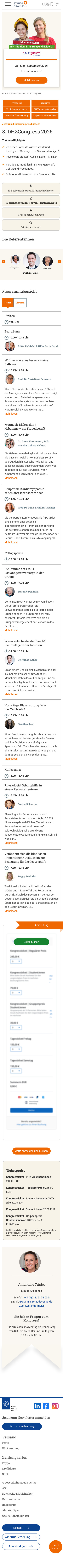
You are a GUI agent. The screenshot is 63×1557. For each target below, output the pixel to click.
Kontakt (18, 1527)
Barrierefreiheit (12, 1499)
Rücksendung (10, 1448)
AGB (4, 1488)
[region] (31, 51)
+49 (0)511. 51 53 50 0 (37, 1297)
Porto (5, 1442)
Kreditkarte (9, 1468)
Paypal (6, 1463)
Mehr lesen (11, 413)
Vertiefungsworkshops (16, 109)
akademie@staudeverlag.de (35, 1301)
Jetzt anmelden (19, 1426)
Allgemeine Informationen (45, 115)
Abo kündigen (11, 1510)
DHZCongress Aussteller (45, 109)
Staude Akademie (17, 93)
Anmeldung (17, 103)
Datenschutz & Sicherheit (17, 1493)
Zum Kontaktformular (31, 1305)
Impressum (9, 1504)
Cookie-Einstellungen (15, 1515)
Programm (45, 103)
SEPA (5, 1474)
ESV (4, 93)
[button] (15, 262)
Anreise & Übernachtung (17, 115)
